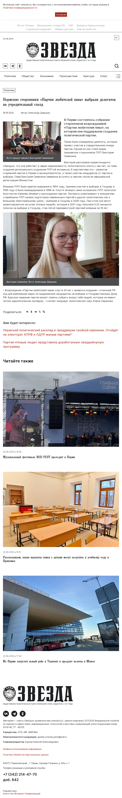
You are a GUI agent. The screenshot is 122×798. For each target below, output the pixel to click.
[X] (40, 312)
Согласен (61, 14)
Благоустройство (86, 29)
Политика (10, 76)
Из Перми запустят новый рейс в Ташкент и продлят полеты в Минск (49, 662)
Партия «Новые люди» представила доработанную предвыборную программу (53, 344)
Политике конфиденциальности (20, 7)
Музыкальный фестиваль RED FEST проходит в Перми (39, 457)
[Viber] (44, 312)
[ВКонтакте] (27, 312)
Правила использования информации (22, 749)
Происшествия (68, 76)
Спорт (104, 76)
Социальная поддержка (38, 29)
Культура (88, 76)
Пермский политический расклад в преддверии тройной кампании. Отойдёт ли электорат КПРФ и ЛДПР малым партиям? (60, 332)
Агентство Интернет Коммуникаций (21, 793)
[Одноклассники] (31, 312)
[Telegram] (35, 312)
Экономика (46, 76)
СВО (70, 25)
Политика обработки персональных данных (26, 754)
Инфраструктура (64, 29)
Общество (28, 76)
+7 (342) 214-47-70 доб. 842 (20, 777)
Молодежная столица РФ (51, 25)
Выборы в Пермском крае (91, 25)
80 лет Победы (25, 25)
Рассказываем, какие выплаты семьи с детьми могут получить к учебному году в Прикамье (56, 559)
